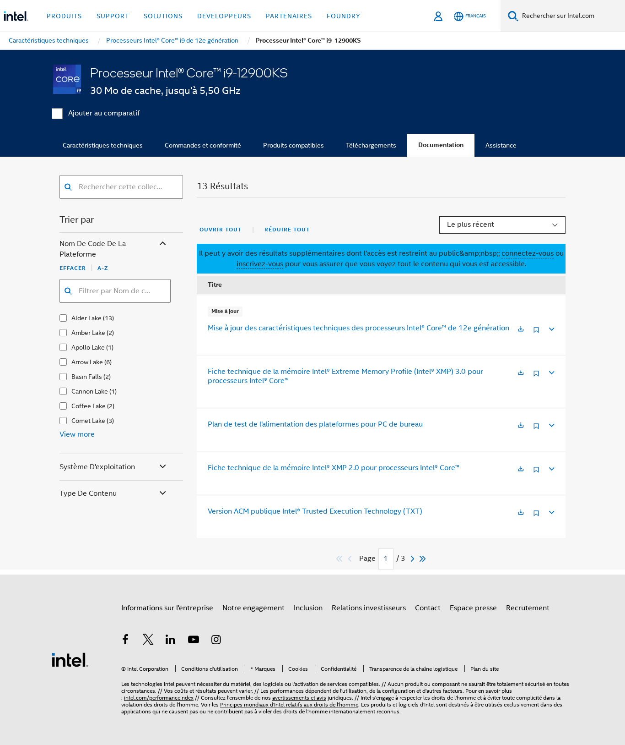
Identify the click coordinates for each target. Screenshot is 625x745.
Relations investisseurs (369, 608)
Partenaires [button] (289, 16)
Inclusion (308, 608)
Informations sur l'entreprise (167, 608)
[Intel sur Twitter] (148, 641)
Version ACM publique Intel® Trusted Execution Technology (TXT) (315, 511)
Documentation (440, 145)
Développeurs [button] (224, 16)
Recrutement (528, 608)
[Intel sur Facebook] (125, 641)
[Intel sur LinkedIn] (170, 641)
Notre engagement (253, 608)
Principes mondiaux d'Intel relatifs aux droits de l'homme (289, 704)
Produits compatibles (293, 145)
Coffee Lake (88, 406)
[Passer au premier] (339, 559)
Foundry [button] (344, 16)
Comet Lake (88, 420)
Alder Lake (86, 318)
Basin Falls (86, 376)
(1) (109, 347)
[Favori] (536, 333)
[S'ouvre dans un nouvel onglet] (520, 329)
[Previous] (351, 559)
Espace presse (473, 608)
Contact (428, 608)
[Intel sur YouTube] (193, 641)
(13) (108, 318)
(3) (110, 420)
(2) (110, 333)
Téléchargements (371, 145)
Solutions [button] (163, 16)
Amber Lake (88, 333)
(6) (108, 362)
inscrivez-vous (260, 263)
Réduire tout (287, 229)
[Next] (413, 559)
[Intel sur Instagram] (216, 641)
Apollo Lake (88, 347)
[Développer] (551, 327)
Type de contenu (88, 493)
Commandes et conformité (203, 145)
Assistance (501, 145)
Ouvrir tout (220, 229)
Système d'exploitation (97, 466)
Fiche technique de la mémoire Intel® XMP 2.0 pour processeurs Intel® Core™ (333, 467)
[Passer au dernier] (423, 559)
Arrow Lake (87, 362)
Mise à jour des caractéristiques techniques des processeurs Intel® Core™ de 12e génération (358, 328)
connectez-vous (527, 253)
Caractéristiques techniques (103, 145)
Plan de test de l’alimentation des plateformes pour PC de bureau (315, 424)
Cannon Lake (89, 391)
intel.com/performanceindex (159, 697)
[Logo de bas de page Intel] (70, 659)
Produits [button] (64, 16)
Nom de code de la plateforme (92, 249)
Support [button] (113, 16)
